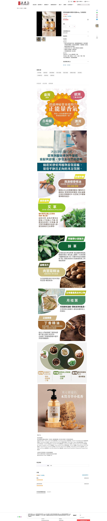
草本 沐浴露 (59, 72)
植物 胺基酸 (52, 72)
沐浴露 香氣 (40, 75)
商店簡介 (42, 518)
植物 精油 (45, 72)
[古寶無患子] (24, 3)
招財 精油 (79, 72)
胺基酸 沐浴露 (72, 72)
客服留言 (60, 518)
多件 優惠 (39, 72)
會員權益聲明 (61, 520)
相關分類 (39, 70)
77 (69, 16)
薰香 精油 (46, 75)
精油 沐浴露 (65, 72)
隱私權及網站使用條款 (45, 520)
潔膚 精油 (52, 75)
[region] (49, 24)
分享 (65, 65)
